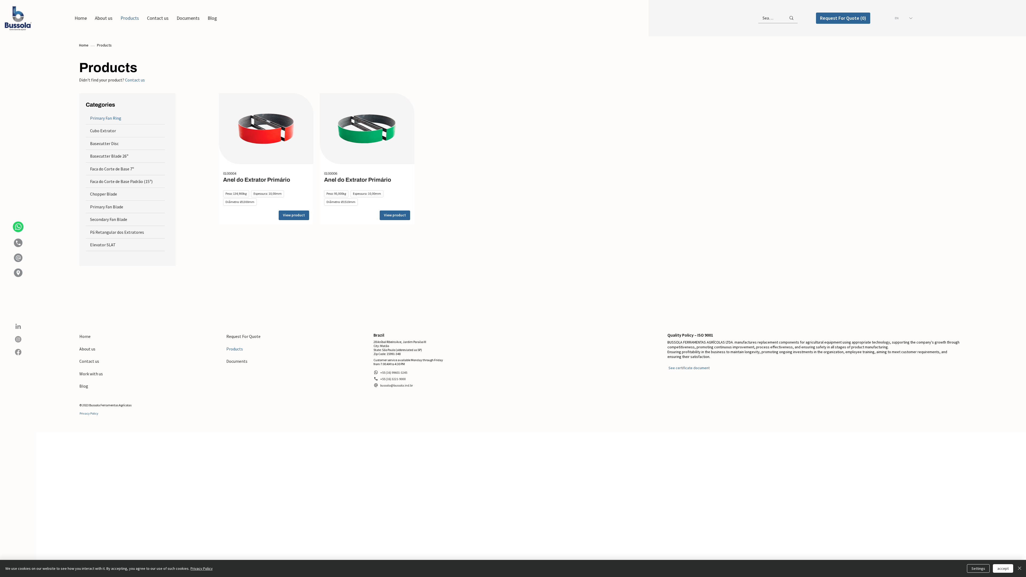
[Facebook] (18, 352)
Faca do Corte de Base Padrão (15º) (121, 181)
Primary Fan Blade (106, 206)
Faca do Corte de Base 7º (112, 168)
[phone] (18, 243)
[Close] (1019, 568)
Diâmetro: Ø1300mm (240, 202)
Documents (236, 361)
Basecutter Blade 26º (109, 156)
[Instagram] (18, 339)
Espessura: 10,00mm (268, 194)
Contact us (135, 80)
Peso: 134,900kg (236, 194)
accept (1003, 568)
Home (83, 45)
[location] (18, 272)
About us (87, 349)
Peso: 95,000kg (336, 194)
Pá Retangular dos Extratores (117, 232)
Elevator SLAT (103, 244)
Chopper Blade (103, 194)
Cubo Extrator (103, 130)
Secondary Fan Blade (108, 219)
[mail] (18, 258)
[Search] (791, 18)
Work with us (91, 373)
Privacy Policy (202, 568)
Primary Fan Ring (105, 118)
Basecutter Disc (104, 143)
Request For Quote (243, 336)
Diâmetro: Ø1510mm (341, 202)
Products (234, 349)
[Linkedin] (18, 326)
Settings (978, 568)
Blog (83, 386)
